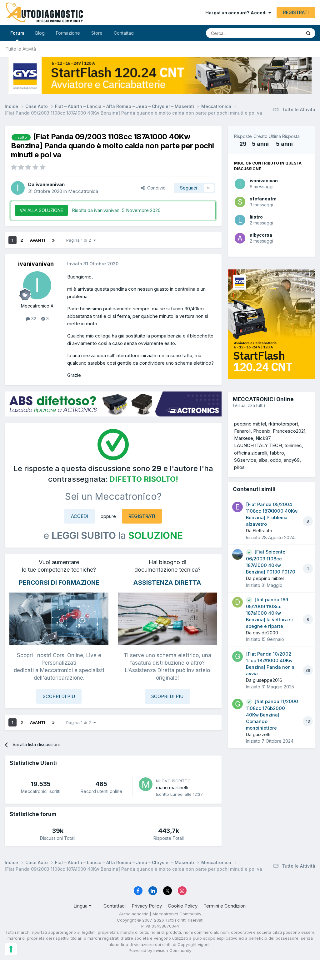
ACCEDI (79, 516)
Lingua (81, 906)
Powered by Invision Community (160, 950)
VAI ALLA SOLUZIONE (41, 210)
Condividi (156, 187)
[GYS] (160, 75)
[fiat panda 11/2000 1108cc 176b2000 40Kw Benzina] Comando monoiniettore (272, 715)
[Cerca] (308, 33)
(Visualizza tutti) (249, 405)
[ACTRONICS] (113, 403)
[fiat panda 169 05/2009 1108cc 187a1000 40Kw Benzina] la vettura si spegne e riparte (269, 613)
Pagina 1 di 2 (79, 240)
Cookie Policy (183, 906)
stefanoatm (263, 198)
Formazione (68, 33)
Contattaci (124, 33)
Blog (40, 33)
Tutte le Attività (21, 49)
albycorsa (261, 235)
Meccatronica (83, 191)
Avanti (37, 240)
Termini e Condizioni (225, 906)
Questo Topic (280, 33)
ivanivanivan (264, 180)
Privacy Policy (147, 906)
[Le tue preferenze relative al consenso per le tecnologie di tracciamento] (11, 949)
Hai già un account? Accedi (236, 12)
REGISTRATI (296, 12)
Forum (17, 33)
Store (96, 33)
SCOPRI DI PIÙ (59, 696)
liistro (256, 216)
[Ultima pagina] (53, 240)
